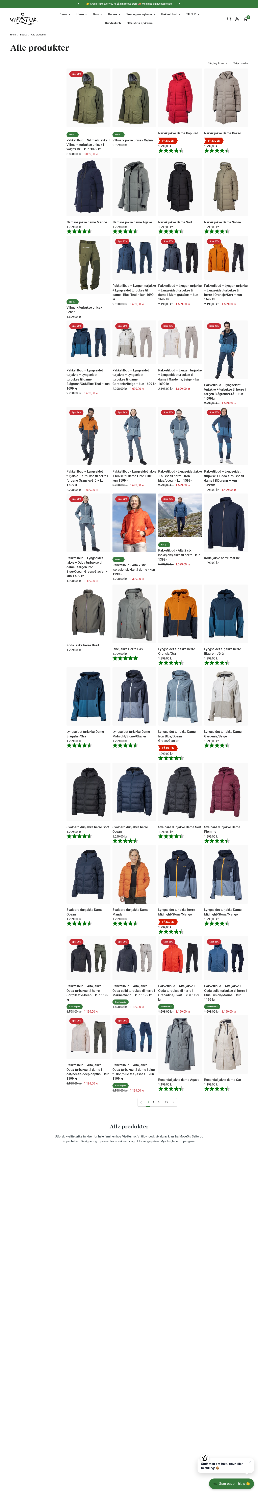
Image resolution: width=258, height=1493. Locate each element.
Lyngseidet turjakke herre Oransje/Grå (176, 651)
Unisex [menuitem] (112, 14)
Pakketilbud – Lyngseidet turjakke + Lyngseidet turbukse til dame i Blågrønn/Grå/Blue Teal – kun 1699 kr (88, 379)
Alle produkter (38, 34)
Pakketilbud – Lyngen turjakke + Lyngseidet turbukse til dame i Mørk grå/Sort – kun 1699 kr (180, 292)
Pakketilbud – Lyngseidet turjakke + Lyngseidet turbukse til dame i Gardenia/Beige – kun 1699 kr (134, 377)
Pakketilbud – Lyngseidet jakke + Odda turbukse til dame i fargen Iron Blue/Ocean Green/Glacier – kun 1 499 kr (87, 567)
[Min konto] (237, 19)
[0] (244, 19)
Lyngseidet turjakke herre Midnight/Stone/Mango (176, 912)
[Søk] (229, 19)
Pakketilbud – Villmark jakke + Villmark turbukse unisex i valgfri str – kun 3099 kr (88, 144)
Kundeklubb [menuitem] (113, 23)
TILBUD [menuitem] (191, 14)
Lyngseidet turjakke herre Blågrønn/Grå (222, 651)
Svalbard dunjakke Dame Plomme (222, 829)
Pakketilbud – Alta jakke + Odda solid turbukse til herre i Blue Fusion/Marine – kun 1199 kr (225, 993)
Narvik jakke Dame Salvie (222, 222)
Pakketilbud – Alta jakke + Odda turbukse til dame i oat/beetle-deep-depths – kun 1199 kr (88, 1071)
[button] (226, 1465)
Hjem (13, 34)
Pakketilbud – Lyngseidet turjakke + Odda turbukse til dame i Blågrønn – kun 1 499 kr (224, 478)
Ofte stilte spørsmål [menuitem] (140, 23)
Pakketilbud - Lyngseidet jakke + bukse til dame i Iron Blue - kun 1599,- (134, 476)
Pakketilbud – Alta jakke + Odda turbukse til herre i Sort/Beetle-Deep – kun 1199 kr (87, 993)
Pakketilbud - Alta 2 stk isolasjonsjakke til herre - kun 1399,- (179, 554)
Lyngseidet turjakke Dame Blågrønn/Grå (85, 734)
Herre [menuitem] (80, 14)
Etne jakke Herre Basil (128, 649)
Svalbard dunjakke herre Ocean (130, 829)
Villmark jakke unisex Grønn (132, 140)
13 (166, 1102)
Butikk (23, 34)
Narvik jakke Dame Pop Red (178, 133)
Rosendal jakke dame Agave (178, 1080)
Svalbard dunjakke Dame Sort (179, 827)
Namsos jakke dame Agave (132, 222)
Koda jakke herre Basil (83, 645)
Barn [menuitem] (96, 14)
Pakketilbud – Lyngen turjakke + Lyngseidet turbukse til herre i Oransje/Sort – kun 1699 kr (226, 292)
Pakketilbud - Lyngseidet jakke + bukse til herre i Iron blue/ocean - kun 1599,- (180, 476)
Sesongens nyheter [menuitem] (139, 14)
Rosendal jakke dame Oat (222, 1080)
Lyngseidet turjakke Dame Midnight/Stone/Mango (223, 912)
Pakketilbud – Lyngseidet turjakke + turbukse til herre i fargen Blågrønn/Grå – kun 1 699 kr (225, 391)
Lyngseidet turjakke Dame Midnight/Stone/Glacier (131, 734)
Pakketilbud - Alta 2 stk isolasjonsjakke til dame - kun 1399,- (133, 569)
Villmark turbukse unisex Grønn (84, 310)
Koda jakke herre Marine (222, 558)
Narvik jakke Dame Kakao (222, 133)
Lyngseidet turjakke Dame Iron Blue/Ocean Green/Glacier (177, 736)
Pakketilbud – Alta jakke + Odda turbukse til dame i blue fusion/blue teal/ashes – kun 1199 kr (133, 1071)
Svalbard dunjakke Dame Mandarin (130, 912)
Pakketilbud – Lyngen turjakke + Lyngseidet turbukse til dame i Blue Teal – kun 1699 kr (134, 292)
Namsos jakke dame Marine (87, 222)
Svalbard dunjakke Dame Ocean (85, 912)
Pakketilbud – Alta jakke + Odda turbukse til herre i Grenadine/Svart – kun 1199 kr (178, 993)
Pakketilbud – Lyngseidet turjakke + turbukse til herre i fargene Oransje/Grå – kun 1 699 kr (87, 478)
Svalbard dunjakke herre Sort (88, 827)
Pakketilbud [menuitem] (169, 14)
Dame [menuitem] (63, 14)
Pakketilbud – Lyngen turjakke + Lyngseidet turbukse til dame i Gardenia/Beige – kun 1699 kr (180, 377)
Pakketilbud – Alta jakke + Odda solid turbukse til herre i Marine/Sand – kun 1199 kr (133, 990)
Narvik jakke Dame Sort (175, 222)
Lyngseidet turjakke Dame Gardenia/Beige (223, 734)
